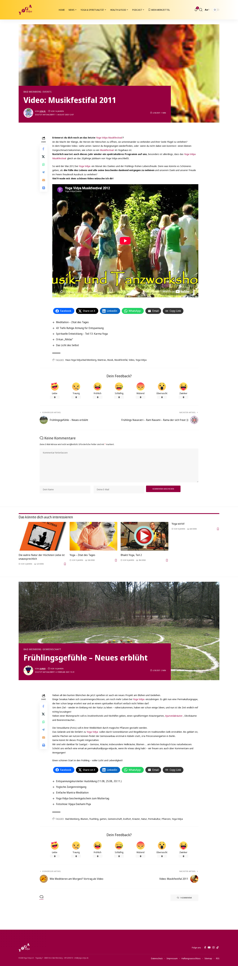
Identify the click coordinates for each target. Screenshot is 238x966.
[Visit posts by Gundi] (28, 670)
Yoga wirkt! (178, 523)
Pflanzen (166, 818)
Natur (144, 818)
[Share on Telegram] (43, 172)
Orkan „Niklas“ (64, 339)
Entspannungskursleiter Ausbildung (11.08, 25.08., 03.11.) (89, 781)
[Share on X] (43, 157)
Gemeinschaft (52, 649)
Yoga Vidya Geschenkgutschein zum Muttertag (82, 798)
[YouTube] (209, 947)
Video (131, 359)
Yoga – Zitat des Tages (82, 555)
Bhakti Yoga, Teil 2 (131, 555)
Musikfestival (106, 150)
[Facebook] (205, 947)
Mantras (102, 359)
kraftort (127, 818)
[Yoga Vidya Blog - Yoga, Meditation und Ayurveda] (25, 10)
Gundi (42, 668)
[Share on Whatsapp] (43, 164)
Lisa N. (43, 111)
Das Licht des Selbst (67, 345)
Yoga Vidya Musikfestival (109, 137)
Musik (110, 359)
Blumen (84, 818)
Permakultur (154, 818)
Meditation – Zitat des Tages (72, 322)
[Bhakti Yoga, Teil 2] (144, 536)
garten (103, 818)
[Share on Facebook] (43, 149)
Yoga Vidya (84, 166)
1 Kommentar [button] (186, 897)
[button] (200, 9)
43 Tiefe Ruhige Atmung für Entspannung (80, 328)
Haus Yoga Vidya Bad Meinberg (80, 359)
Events (47, 92)
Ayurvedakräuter (173, 715)
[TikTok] (217, 947)
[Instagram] (213, 947)
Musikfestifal (120, 359)
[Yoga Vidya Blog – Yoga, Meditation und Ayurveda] (24, 947)
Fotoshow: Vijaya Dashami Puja (73, 804)
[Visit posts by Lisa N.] (28, 113)
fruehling (93, 818)
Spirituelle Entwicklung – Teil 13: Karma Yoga (82, 333)
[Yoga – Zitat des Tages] (93, 536)
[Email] (43, 180)
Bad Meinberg (32, 92)
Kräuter (136, 818)
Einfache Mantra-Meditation (72, 792)
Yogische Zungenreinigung (71, 787)
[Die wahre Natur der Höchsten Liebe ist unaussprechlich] (42, 536)
